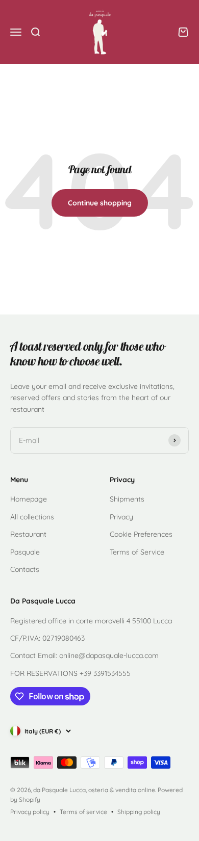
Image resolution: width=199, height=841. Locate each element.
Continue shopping (100, 202)
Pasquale (25, 552)
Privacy (121, 516)
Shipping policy (138, 812)
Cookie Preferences (141, 534)
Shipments (127, 499)
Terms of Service (137, 552)
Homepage (28, 499)
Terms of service (83, 812)
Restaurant (28, 534)
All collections (32, 516)
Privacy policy (29, 812)
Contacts (24, 569)
